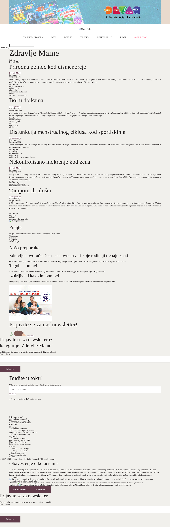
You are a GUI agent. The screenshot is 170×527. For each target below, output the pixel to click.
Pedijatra (12, 238)
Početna (13, 60)
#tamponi (12, 215)
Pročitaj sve (13, 84)
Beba (53, 37)
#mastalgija (13, 125)
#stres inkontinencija (17, 184)
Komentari (14, 75)
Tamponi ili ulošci (30, 190)
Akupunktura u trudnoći (18, 419)
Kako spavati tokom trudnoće (20, 423)
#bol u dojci (13, 127)
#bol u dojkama (15, 122)
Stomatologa (14, 242)
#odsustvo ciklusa (15, 153)
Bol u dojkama (26, 100)
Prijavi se (30, 336)
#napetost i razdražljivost (18, 96)
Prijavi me (10, 369)
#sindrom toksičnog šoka (18, 219)
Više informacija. (19, 489)
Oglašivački (14, 485)
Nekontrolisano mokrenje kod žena (49, 161)
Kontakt (12, 446)
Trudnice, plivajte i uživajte (19, 434)
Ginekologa (13, 236)
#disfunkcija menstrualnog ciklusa (22, 157)
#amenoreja (13, 152)
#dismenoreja (14, 88)
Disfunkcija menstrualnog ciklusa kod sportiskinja (67, 132)
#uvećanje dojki (15, 120)
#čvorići (12, 123)
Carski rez (13, 425)
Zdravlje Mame (15, 62)
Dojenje (68, 37)
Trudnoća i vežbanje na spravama (21, 431)
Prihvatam (40, 489)
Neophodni (14, 477)
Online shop (140, 37)
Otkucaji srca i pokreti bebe (19, 421)
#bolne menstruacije (16, 86)
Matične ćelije (104, 37)
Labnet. (53, 459)
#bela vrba (13, 90)
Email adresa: (5, 354)
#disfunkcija (13, 155)
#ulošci (12, 217)
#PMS (11, 94)
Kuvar (123, 37)
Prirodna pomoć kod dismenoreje (47, 67)
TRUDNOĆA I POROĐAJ (33, 37)
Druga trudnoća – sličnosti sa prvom (23, 432)
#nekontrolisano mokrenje (19, 186)
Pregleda (15, 77)
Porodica (84, 37)
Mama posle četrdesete (17, 442)
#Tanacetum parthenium (18, 92)
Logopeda (13, 240)
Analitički (13, 483)
